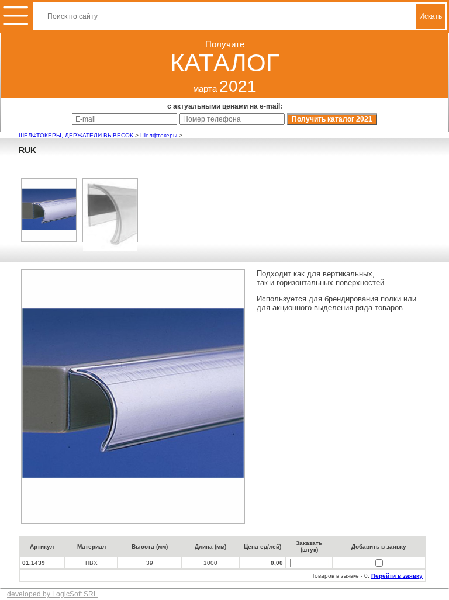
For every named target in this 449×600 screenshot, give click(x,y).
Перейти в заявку (397, 576)
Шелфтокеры (158, 135)
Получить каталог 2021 (332, 119)
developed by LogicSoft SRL (52, 594)
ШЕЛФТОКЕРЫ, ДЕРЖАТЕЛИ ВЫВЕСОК (76, 135)
